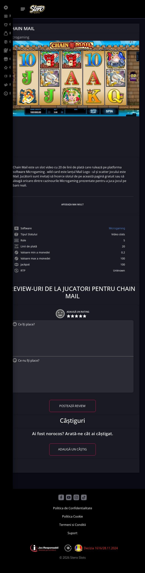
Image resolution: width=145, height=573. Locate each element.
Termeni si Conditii (72, 525)
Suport (72, 533)
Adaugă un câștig (72, 449)
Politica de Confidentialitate (72, 508)
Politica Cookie (72, 516)
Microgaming (117, 228)
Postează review (72, 406)
